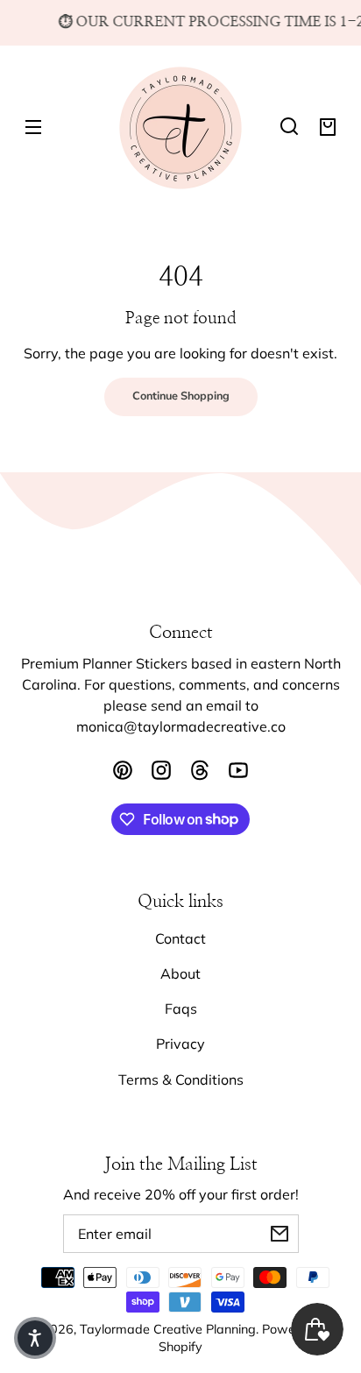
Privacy (180, 1043)
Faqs (181, 1008)
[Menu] (33, 126)
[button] (289, 126)
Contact (180, 938)
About (180, 973)
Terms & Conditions (181, 1079)
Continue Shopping (181, 396)
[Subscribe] (279, 1233)
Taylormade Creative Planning (168, 1329)
